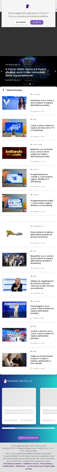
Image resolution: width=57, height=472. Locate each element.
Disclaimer (20, 466)
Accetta (37, 22)
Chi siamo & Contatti (12, 464)
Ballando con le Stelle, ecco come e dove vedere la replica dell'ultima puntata (41, 153)
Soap (34, 251)
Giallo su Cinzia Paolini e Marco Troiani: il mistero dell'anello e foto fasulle (41, 360)
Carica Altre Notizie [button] (28, 438)
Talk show (36, 94)
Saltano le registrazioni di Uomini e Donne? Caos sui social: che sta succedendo (42, 284)
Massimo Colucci (12, 80)
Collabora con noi (31, 464)
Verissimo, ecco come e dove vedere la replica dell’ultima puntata (42, 102)
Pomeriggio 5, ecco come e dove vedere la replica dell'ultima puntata (42, 309)
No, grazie (21, 22)
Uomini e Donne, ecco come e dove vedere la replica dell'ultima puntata (42, 334)
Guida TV (35, 169)
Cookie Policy (8, 466)
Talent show (37, 144)
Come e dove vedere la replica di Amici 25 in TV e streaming (42, 127)
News (34, 119)
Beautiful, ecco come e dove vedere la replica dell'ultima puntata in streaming (42, 259)
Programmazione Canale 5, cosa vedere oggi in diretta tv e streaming (41, 178)
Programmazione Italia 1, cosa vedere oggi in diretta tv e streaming (41, 203)
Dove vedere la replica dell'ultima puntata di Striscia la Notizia (41, 234)
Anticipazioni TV (12, 65)
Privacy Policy (46, 464)
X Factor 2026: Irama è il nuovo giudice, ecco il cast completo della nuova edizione (25, 72)
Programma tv (37, 226)
